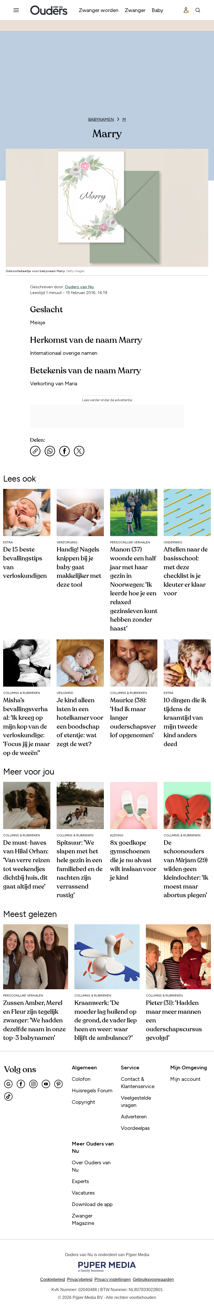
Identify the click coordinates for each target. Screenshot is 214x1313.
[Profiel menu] (186, 10)
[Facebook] (21, 1084)
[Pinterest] (58, 1084)
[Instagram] (33, 1084)
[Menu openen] (16, 10)
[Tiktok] (8, 1096)
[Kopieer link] (35, 451)
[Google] (8, 1084)
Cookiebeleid (52, 1279)
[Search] (197, 10)
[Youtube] (46, 1084)
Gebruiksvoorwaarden (153, 1279)
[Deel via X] (79, 451)
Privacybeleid (79, 1279)
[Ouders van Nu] (48, 10)
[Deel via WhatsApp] (50, 451)
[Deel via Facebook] (64, 451)
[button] (112, 1279)
